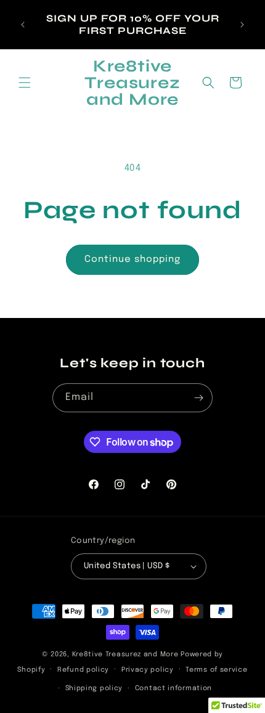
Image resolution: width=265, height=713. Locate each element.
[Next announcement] (242, 24)
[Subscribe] (198, 397)
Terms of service (216, 670)
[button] (24, 82)
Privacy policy (147, 670)
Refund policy (83, 670)
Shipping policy (94, 688)
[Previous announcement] (22, 24)
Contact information (173, 688)
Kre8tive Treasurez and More (125, 654)
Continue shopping (132, 259)
